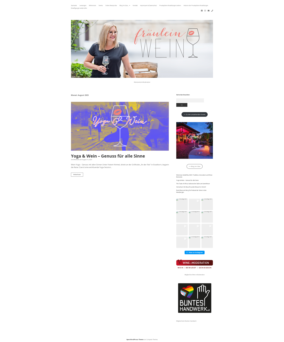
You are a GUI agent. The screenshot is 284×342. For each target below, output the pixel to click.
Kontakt (135, 5)
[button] (182, 204)
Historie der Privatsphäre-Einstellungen (196, 5)
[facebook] (202, 10)
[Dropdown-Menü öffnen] (129, 6)
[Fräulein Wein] (142, 76)
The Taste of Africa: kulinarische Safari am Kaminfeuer (193, 184)
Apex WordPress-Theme (134, 339)
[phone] (212, 10)
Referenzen (92, 5)
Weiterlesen (78, 174)
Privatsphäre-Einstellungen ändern (170, 5)
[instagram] (205, 10)
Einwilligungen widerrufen (79, 8)
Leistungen (83, 5)
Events (101, 5)
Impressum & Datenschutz (148, 5)
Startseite (74, 5)
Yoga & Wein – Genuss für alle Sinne (120, 126)
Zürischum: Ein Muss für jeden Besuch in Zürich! (191, 187)
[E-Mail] (208, 10)
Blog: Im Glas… (124, 5)
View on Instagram (196, 252)
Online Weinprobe (111, 5)
